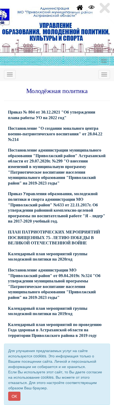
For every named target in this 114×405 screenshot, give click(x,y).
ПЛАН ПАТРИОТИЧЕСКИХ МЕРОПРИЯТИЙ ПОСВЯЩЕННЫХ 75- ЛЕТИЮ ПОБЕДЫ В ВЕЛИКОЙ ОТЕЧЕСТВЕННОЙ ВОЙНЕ (54, 237)
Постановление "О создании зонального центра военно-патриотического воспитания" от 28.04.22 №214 (55, 133)
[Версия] (91, 6)
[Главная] (79, 6)
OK (14, 396)
